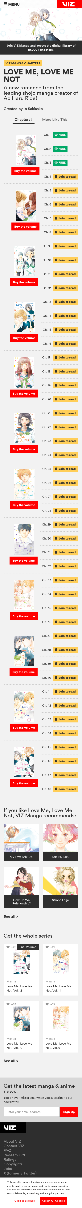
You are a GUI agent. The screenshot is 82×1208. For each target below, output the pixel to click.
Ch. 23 (46, 441)
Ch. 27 (46, 496)
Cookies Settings (24, 1201)
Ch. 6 (47, 204)
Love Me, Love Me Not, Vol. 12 (19, 988)
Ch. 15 (47, 329)
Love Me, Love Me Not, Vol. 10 (19, 1045)
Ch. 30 (46, 538)
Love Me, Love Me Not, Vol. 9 (58, 1045)
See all (11, 916)
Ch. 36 (46, 622)
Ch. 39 (46, 663)
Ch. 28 (46, 510)
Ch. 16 (47, 343)
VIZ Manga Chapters (23, 63)
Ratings (10, 1159)
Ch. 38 (46, 650)
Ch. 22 (46, 427)
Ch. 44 (46, 733)
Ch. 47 (46, 775)
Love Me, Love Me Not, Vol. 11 (58, 988)
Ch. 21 (46, 413)
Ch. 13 (47, 302)
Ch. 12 (47, 288)
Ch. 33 (46, 580)
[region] (41, 1192)
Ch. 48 (46, 789)
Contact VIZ (14, 1146)
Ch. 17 (46, 357)
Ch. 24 (46, 455)
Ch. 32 (46, 566)
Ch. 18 (46, 371)
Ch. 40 (46, 677)
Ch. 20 (46, 399)
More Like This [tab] (55, 119)
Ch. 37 (46, 636)
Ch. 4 (47, 176)
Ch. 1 (47, 135)
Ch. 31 (46, 552)
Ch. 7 (47, 218)
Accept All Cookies (53, 1201)
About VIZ (12, 1141)
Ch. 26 (46, 483)
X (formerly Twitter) (20, 1173)
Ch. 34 (46, 594)
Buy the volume (25, 171)
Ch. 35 (46, 608)
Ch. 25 (46, 469)
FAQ (7, 1150)
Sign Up (69, 1112)
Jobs (8, 1168)
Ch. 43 (46, 719)
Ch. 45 (46, 747)
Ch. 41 (46, 691)
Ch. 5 (47, 190)
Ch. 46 (46, 761)
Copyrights (13, 1164)
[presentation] (60, 135)
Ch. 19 (46, 385)
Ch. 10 (47, 260)
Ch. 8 (47, 232)
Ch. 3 (47, 162)
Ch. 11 (46, 274)
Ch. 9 (46, 246)
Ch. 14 (47, 316)
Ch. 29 (46, 524)
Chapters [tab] (23, 119)
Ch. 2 (47, 149)
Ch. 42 (46, 705)
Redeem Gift (14, 1155)
